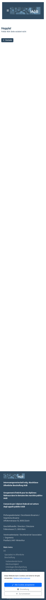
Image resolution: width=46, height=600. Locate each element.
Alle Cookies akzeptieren (24, 585)
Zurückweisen (24, 594)
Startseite (8, 40)
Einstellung (24, 589)
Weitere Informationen (21, 578)
